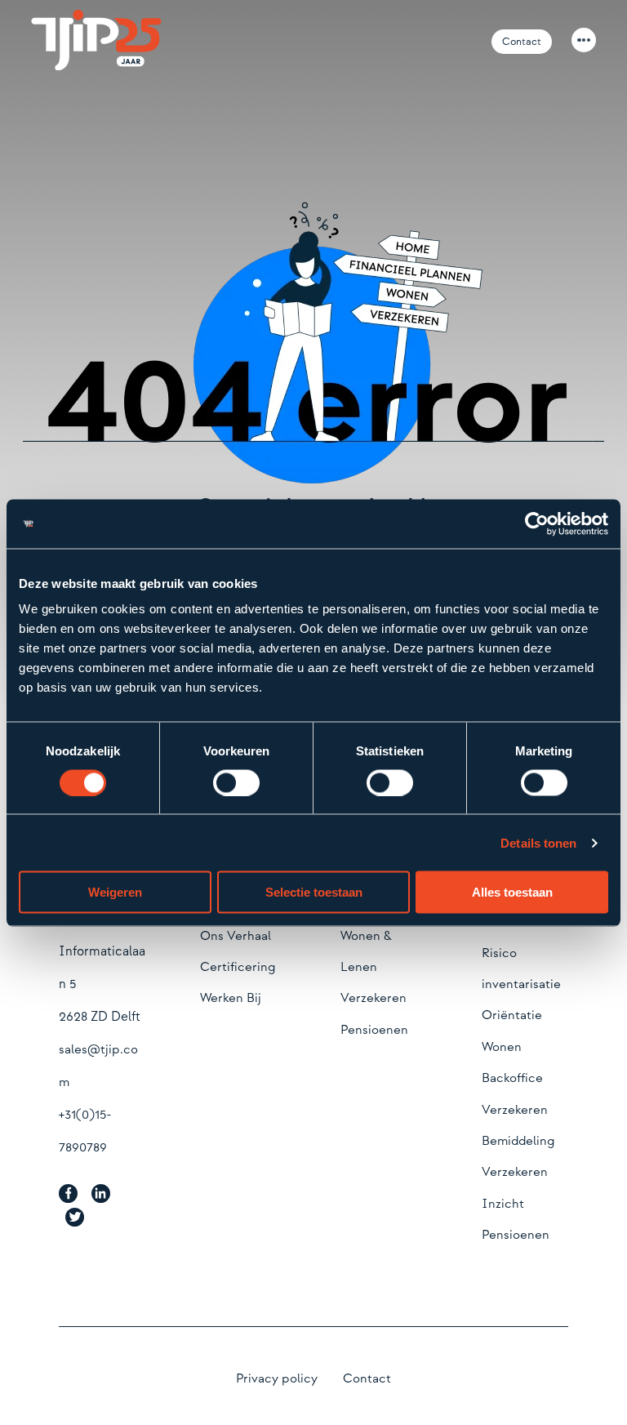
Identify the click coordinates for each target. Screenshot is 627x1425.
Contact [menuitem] (367, 1379)
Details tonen (538, 842)
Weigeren (115, 892)
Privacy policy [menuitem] (277, 1379)
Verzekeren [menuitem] (373, 998)
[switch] (236, 782)
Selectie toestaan (313, 892)
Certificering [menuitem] (237, 967)
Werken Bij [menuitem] (230, 998)
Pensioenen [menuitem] (374, 1030)
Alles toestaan (512, 892)
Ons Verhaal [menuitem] (235, 936)
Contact (521, 41)
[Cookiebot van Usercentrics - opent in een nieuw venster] (536, 523)
